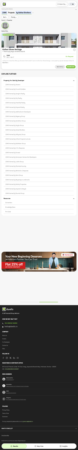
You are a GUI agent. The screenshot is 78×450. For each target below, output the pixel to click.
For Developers (6, 342)
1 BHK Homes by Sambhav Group (15, 121)
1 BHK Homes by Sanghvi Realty (15, 93)
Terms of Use (5, 413)
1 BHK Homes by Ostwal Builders (15, 130)
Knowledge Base (10, 207)
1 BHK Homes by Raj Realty (13, 98)
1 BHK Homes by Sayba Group (14, 125)
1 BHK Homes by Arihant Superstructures (18, 139)
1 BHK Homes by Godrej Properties (15, 184)
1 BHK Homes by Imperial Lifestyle (15, 189)
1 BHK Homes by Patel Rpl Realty (15, 103)
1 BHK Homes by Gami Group (14, 175)
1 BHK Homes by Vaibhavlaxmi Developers (18, 112)
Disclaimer (5, 416)
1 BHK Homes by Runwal (12, 152)
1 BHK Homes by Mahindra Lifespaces (16, 170)
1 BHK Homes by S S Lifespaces (15, 148)
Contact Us (5, 345)
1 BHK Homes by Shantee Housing (15, 166)
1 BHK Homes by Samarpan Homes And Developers (20, 157)
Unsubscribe (5, 435)
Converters (8, 202)
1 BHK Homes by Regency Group (15, 116)
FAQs (3, 348)
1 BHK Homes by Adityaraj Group (15, 134)
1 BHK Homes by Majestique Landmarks (17, 180)
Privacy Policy (5, 410)
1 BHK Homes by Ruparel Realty (15, 107)
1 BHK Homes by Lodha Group (14, 161)
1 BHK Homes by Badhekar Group (15, 143)
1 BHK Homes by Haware (12, 84)
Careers (4, 338)
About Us (4, 335)
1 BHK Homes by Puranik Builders (15, 89)
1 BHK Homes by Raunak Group (14, 193)
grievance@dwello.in (28, 421)
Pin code (8, 211)
